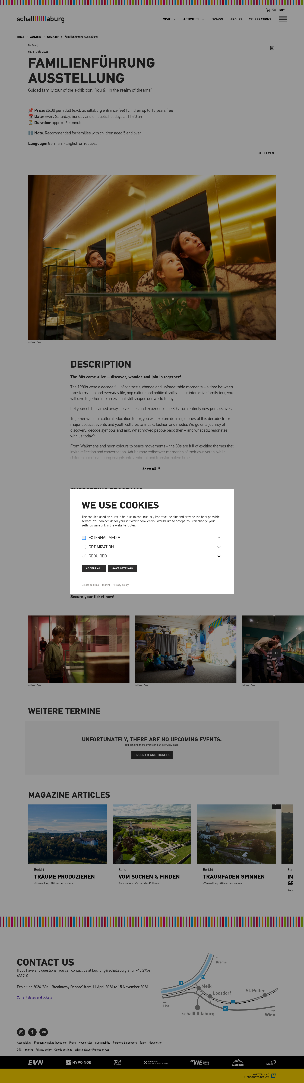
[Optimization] (84, 547)
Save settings (122, 568)
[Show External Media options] (218, 537)
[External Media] (84, 538)
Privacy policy (121, 585)
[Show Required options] (218, 556)
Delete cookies (90, 585)
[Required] (84, 556)
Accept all (94, 568)
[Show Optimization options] (218, 547)
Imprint (106, 585)
